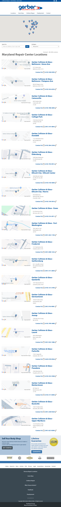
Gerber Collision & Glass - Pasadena (42, 367)
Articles (22, 466)
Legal (34, 466)
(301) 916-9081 (50, 306)
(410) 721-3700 (50, 288)
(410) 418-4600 (50, 183)
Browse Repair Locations (30, 471)
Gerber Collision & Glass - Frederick (42, 243)
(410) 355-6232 (50, 89)
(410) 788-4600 (50, 108)
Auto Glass (21, 13)
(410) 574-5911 (50, 216)
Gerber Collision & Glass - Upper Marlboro (42, 419)
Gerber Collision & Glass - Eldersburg (42, 153)
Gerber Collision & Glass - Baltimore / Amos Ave (42, 63)
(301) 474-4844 (50, 127)
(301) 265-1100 (50, 235)
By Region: (34, 44)
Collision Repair (30, 13)
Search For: (4, 44)
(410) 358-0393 (50, 72)
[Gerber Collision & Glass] (30, 7)
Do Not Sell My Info (30, 498)
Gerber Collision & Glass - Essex (45, 208)
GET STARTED (7, 448)
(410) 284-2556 (50, 145)
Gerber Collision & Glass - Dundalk (42, 134)
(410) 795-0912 (50, 164)
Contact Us (39, 72)
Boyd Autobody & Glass (30, 505)
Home (6, 466)
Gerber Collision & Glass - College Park (42, 116)
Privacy (30, 466)
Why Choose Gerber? (30, 485)
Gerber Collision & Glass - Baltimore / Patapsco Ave (42, 80)
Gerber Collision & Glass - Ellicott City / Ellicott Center (43, 172)
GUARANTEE (37, 452)
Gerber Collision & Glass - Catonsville (42, 97)
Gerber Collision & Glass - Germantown (42, 295)
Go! (27, 46)
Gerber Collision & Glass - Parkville (42, 350)
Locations (13, 13)
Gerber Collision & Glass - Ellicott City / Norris (42, 190)
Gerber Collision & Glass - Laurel (42, 331)
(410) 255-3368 (50, 376)
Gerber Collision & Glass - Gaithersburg (42, 260)
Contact (48, 13)
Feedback (30, 489)
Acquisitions (40, 466)
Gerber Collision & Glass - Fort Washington (44, 224)
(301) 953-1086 (50, 342)
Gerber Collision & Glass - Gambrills (42, 278)
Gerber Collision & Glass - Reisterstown (42, 384)
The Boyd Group (30, 503)
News (17, 466)
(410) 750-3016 (50, 201)
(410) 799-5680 (50, 323)
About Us (12, 466)
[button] (34, 25)
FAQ (26, 466)
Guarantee (47, 466)
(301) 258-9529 (50, 412)
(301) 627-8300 (50, 430)
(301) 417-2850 (50, 271)
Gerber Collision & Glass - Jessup (42, 314)
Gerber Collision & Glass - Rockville (42, 403)
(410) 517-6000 (50, 395)
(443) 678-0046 (50, 359)
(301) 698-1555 (50, 252)
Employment (40, 13)
